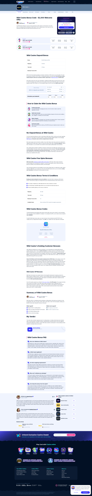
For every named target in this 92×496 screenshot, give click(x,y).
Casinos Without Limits (20, 474)
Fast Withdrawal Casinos (20, 470)
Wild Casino (29, 138)
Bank (62, 95)
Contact (63, 471)
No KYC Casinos (19, 473)
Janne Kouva (21, 23)
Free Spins (33, 471)
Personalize (76, 492)
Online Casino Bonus (35, 470)
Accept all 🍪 (85, 492)
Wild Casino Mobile (45, 282)
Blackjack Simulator (50, 474)
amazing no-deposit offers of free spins (41, 161)
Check (74, 400)
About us (63, 470)
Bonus (56, 95)
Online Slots (49, 470)
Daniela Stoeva (35, 22)
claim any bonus (55, 77)
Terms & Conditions (69, 437)
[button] (55, 87)
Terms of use (64, 473)
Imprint (63, 474)
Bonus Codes (34, 473)
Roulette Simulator (50, 471)
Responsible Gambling (66, 477)
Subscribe (71, 434)
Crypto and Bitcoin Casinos (21, 471)
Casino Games (49, 473)
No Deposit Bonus (35, 474)
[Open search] (74, 1)
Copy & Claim (66, 27)
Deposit (50, 95)
